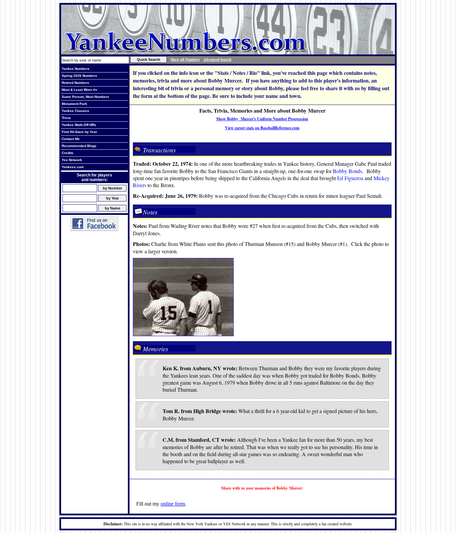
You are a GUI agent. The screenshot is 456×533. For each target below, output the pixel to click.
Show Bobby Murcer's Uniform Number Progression (262, 119)
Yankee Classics (75, 111)
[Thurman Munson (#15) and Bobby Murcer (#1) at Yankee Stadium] (183, 334)
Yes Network (72, 160)
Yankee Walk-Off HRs (79, 125)
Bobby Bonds (347, 170)
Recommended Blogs (79, 146)
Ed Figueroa (350, 177)
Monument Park (74, 104)
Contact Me (71, 139)
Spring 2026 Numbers (79, 76)
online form (173, 504)
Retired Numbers (75, 83)
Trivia (66, 118)
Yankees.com (73, 167)
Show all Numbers (185, 59)
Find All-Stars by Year (79, 132)
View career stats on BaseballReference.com (262, 128)
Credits (67, 153)
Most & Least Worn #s (79, 90)
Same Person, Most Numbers (85, 97)
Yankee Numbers (75, 69)
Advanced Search (217, 59)
